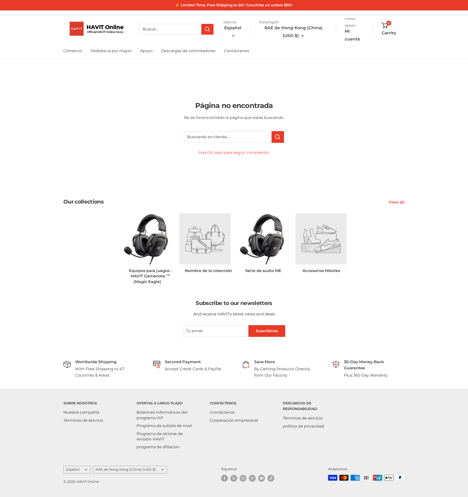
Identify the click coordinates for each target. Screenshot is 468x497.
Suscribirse (267, 331)
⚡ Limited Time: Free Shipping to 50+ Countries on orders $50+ (234, 5)
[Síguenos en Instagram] (243, 478)
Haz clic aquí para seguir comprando (234, 152)
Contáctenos (236, 51)
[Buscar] (207, 29)
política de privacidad (303, 426)
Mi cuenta (352, 35)
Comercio (72, 51)
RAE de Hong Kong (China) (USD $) (126, 469)
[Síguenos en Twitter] (233, 478)
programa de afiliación (158, 447)
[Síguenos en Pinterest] (252, 478)
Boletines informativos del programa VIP (161, 415)
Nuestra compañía (81, 412)
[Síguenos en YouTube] (261, 478)
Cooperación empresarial (234, 420)
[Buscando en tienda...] (278, 137)
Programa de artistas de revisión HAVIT (159, 436)
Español (72, 469)
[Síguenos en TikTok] (270, 478)
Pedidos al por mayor (111, 51)
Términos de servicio (83, 420)
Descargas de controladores (188, 51)
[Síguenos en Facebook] (224, 478)
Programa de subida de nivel (164, 425)
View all (397, 202)
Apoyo (146, 51)
